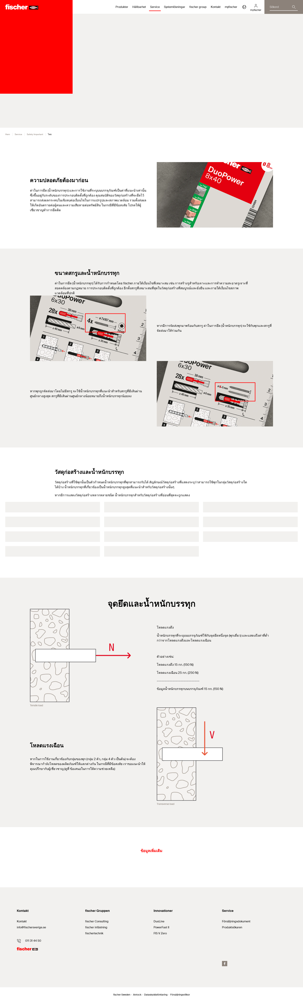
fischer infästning (96, 927)
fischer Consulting (97, 921)
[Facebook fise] (224, 963)
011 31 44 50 (33, 941)
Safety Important (35, 134)
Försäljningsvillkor (180, 994)
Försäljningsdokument (236, 921)
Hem (7, 134)
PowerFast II (161, 927)
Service (18, 134)
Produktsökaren (232, 927)
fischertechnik (94, 933)
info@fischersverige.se (31, 927)
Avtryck (137, 994)
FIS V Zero (160, 933)
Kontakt (216, 7)
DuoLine (159, 921)
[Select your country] (244, 7)
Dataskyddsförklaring (155, 994)
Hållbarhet (139, 7)
